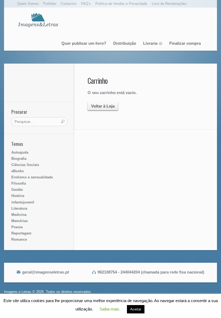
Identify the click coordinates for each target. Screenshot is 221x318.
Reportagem (21, 233)
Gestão (17, 190)
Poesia (17, 227)
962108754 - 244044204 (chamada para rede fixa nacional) (151, 272)
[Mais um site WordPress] (38, 20)
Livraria (150, 43)
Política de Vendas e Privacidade (121, 4)
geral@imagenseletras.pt (45, 272)
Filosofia (18, 183)
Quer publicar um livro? (83, 43)
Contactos (69, 4)
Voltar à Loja (103, 106)
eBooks (17, 171)
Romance (19, 239)
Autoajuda (19, 152)
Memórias (19, 221)
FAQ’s (86, 4)
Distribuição (124, 43)
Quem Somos (28, 4)
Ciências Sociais (25, 165)
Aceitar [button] (135, 309)
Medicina (18, 215)
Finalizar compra (185, 43)
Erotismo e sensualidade (32, 177)
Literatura (19, 208)
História (17, 196)
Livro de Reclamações (169, 4)
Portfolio (49, 4)
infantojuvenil (22, 202)
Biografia (18, 159)
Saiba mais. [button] (109, 309)
